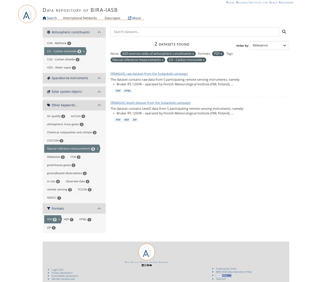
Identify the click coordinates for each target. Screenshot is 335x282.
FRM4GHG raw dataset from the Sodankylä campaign (149, 74)
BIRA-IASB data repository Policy (234, 271)
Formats (58, 208)
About (136, 18)
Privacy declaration (62, 272)
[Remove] (193, 53)
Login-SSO (57, 269)
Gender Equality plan (63, 279)
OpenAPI (221, 279)
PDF (118, 90)
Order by (242, 45)
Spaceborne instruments (70, 78)
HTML (127, 90)
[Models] (97, 18)
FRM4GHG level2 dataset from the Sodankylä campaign (151, 103)
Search (51, 18)
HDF (126, 119)
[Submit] (284, 31)
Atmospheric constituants (71, 32)
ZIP (135, 119)
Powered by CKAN (226, 268)
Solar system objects (67, 91)
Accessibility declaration (65, 276)
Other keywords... (64, 105)
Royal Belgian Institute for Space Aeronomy (260, 2)
